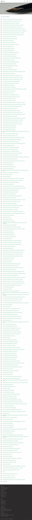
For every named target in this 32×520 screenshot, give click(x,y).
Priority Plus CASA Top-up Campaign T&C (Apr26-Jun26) (9, 100)
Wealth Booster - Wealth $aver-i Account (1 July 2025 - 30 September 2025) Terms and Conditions (14, 213)
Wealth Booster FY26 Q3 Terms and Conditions (8, 40)
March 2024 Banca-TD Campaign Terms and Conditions (9, 345)
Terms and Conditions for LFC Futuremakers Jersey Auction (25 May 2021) (11, 448)
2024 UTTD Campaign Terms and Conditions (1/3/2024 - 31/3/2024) (10, 341)
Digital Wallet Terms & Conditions (6, 388)
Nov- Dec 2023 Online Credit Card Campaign (8, 384)
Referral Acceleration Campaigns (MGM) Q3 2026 (8, 50)
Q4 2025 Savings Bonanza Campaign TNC (7, 174)
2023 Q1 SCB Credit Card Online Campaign (8, 419)
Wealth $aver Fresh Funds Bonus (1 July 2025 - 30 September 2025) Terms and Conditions (13, 211)
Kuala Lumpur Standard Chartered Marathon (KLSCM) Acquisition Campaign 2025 (12, 244)
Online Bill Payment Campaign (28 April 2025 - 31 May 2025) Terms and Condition (12, 242)
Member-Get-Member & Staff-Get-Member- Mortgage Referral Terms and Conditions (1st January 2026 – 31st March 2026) (16, 131)
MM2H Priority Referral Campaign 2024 (7, 320)
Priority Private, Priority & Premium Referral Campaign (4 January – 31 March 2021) (12, 452)
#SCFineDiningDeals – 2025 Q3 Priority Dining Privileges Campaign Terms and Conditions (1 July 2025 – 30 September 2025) (15, 223)
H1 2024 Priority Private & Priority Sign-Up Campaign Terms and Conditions (11, 378)
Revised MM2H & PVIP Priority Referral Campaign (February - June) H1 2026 (11, 110)
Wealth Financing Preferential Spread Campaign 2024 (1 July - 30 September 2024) (12, 318)
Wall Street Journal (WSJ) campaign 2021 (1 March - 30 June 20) (10, 450)
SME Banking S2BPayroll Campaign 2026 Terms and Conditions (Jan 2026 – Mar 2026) (13, 77)
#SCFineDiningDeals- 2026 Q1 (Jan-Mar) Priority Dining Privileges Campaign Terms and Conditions (14, 143)
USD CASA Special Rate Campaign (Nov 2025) (8, 168)
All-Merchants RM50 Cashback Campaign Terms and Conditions (10, 351)
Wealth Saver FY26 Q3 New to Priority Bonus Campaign (9, 42)
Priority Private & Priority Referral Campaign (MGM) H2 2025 (10, 203)
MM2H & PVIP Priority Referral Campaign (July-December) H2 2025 (10, 209)
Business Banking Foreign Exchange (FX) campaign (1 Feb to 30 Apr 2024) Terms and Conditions (13, 349)
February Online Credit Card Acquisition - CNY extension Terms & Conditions (11, 347)
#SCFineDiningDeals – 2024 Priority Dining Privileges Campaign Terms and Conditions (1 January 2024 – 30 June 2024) (15, 380)
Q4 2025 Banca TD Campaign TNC (7, 176)
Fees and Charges (3, 506)
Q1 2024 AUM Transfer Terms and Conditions (8, 374)
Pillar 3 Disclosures (3, 492)
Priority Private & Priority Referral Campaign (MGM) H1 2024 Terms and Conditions (12, 376)
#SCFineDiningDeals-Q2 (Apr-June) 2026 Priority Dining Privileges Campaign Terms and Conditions (14, 71)
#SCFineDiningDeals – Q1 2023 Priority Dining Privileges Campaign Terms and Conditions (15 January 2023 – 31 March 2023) (15, 415)
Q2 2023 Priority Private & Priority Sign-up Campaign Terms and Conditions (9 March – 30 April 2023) (14, 411)
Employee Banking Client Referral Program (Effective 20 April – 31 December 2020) (12, 458)
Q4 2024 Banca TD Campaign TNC (7, 306)
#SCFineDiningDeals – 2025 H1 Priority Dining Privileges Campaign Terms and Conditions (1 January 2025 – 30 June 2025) (16, 292)
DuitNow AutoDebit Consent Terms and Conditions (8, 390)
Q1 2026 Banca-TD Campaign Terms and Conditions (8, 145)
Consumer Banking (5, 481)
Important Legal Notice (4, 508)
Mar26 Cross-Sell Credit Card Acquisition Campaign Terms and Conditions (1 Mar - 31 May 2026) (14, 102)
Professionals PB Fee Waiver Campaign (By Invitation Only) (9, 460)
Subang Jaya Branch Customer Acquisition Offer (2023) (9, 386)
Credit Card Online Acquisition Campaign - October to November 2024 (11, 310)
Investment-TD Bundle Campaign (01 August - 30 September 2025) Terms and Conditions (13, 205)
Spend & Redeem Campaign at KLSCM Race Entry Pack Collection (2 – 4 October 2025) (13, 180)
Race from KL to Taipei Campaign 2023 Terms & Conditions (9, 407)
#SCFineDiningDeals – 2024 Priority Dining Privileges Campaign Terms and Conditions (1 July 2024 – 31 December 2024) (16, 322)
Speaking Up (2, 494)
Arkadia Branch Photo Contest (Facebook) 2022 (8, 425)
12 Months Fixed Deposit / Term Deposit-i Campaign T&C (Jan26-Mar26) (11, 147)
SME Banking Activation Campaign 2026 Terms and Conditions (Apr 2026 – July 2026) (12, 79)
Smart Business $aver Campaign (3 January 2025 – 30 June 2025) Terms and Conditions (13, 279)
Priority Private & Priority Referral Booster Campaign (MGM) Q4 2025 (10, 172)
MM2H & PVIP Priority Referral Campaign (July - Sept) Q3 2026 (10, 38)
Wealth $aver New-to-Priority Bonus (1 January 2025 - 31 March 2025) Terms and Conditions (13, 281)
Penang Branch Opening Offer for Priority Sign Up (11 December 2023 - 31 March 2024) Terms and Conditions (15, 382)
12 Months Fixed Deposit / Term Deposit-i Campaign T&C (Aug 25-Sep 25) (11, 207)
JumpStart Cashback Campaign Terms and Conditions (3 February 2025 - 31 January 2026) (13, 267)
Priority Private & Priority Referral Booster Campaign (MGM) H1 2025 (10, 275)
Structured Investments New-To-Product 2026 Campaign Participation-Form (11, 81)
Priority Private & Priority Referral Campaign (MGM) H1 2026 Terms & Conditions (12, 139)
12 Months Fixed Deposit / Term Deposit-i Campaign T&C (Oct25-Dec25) (11, 182)
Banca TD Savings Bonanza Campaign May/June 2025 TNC (9, 236)
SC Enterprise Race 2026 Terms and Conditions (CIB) (9, 73)
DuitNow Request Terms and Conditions (7, 454)
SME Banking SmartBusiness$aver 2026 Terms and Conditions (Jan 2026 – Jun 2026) (12, 75)
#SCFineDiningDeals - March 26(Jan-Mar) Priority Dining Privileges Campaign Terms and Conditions (14, 104)
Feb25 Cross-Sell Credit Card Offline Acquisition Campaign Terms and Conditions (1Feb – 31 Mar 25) (14, 273)
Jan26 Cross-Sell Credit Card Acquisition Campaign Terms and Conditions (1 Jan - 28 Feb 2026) (13, 137)
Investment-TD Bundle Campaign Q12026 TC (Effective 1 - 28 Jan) (10, 135)
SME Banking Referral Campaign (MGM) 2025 (8, 248)
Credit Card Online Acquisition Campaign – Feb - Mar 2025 (9, 269)
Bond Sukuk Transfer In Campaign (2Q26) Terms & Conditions (10, 69)
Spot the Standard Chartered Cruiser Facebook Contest (9, 477)
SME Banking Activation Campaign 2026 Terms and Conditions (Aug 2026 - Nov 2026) (12, 19)
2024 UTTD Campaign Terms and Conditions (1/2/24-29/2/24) (10, 355)
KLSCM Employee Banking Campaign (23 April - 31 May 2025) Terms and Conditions (12, 240)
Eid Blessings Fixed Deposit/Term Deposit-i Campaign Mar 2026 (10, 108)
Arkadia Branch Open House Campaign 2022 (8, 423)
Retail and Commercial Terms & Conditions (6, 510)
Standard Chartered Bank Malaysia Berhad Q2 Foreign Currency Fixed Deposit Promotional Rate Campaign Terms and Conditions (16, 436)
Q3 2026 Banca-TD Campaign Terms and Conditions (9, 48)
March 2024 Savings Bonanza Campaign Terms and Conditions (10, 343)
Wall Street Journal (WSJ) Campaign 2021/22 (8, 446)
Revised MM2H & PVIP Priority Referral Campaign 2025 (9, 246)
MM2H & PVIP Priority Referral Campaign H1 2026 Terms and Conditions (11, 141)
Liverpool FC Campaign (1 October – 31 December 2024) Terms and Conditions (12, 308)
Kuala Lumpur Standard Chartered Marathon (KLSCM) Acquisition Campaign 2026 (12, 106)
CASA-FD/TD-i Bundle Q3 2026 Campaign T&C (8, 46)
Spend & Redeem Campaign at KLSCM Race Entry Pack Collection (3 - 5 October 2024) (12, 312)
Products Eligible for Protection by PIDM (6, 509)
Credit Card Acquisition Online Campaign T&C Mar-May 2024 (10, 353)
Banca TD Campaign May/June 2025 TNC (7, 238)
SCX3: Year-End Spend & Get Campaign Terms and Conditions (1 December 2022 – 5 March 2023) (14, 421)
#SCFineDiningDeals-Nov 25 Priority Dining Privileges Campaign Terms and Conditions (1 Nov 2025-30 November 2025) (15, 170)
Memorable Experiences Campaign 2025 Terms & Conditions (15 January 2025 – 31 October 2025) (14, 277)
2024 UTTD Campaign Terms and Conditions (8, 372)
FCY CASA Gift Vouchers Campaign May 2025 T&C (8, 215)
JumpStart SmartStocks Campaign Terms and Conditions (9, 166)
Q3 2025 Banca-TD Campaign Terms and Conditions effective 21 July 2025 (11, 201)
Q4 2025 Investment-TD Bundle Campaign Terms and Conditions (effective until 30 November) (13, 178)
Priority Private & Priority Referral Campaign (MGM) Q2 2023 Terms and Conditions (12, 409)
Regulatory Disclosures (4, 493)
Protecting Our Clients (4, 495)
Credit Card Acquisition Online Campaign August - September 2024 (10, 314)
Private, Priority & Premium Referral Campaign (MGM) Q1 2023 (10, 417)
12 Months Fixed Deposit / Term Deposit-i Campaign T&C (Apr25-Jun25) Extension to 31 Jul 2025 (14, 250)
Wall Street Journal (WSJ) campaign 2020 (7, 456)
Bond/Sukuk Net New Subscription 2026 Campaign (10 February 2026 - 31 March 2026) (13, 112)
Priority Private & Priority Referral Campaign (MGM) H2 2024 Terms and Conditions (12, 316)
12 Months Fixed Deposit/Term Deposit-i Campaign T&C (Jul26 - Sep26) (11, 44)
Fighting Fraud (2, 507)
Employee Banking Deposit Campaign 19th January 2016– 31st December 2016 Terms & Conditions (14, 479)
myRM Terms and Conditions (6, 413)
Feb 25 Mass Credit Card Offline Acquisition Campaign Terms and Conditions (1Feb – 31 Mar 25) (13, 271)
